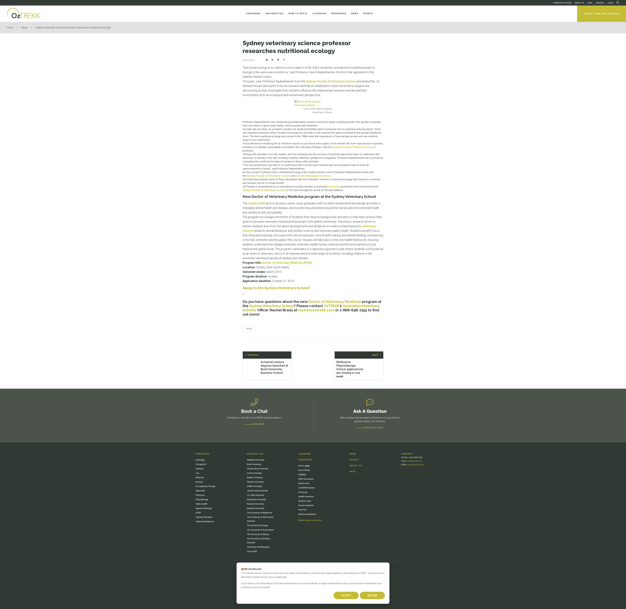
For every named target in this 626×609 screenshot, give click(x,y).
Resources (305, 460)
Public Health (201, 504)
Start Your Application (601, 14)
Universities (255, 454)
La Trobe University (255, 495)
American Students (307, 514)
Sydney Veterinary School (271, 306)
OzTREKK (332, 306)
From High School (562, 3)
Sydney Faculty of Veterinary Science (331, 81)
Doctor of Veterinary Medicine (282, 262)
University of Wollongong (258, 547)
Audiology (200, 460)
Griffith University (254, 486)
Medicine (200, 477)
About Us (579, 3)
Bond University (254, 464)
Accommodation (305, 505)
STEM (198, 513)
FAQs (590, 3)
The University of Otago (257, 525)
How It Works (304, 470)
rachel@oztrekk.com (316, 310)
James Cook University (257, 491)
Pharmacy (200, 495)
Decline (372, 595)
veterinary (334, 186)
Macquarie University (256, 499)
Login (610, 3)
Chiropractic (201, 464)
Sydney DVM (256, 203)
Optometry (200, 491)
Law (197, 473)
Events (354, 460)
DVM (308, 262)
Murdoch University (255, 508)
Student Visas (304, 501)
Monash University (255, 504)
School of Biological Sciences (313, 175)
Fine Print (302, 510)
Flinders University (255, 482)
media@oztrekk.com (416, 465)
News (24, 27)
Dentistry (200, 469)
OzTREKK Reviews (306, 488)
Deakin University (255, 477)
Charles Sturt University (257, 469)
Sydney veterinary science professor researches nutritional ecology (73, 27)
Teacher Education (204, 517)
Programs (202, 454)
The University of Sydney (258, 534)
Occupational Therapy (205, 486)
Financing (302, 492)
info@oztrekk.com (414, 461)
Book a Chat (303, 483)
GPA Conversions (306, 479)
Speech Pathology (204, 508)
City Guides (252, 551)
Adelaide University (255, 460)
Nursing (199, 482)
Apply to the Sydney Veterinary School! (276, 288)
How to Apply (304, 466)
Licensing (304, 454)
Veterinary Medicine (205, 521)
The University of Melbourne (259, 513)
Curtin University (254, 473)
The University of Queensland (260, 530)
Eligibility (302, 474)
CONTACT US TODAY (373, 428)
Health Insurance (306, 496)
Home (10, 27)
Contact (600, 3)
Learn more (258, 424)
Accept (346, 595)
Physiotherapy (202, 499)
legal (278, 577)
